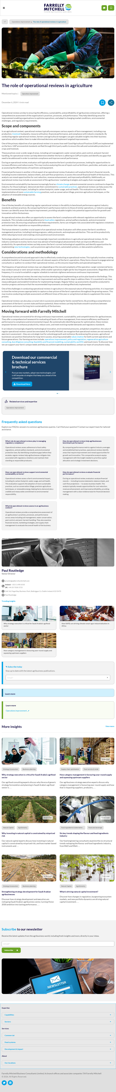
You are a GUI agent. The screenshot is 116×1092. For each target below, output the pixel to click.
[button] (4, 8)
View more (109, 726)
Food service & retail (91, 769)
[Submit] (107, 677)
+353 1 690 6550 (18, 585)
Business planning (29, 769)
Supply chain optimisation (70, 769)
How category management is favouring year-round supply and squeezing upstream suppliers (86, 776)
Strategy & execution (10, 769)
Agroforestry (22, 827)
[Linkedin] (10, 1082)
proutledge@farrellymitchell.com (17, 581)
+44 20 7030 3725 (15, 587)
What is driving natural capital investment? (79, 891)
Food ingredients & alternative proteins (75, 827)
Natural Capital (8, 827)
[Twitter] (4, 1082)
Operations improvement (21, 22)
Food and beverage (95, 827)
